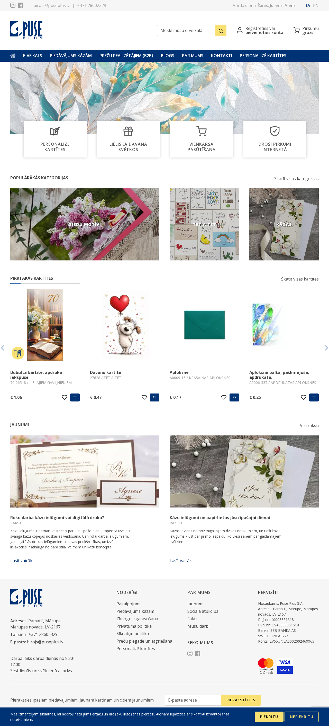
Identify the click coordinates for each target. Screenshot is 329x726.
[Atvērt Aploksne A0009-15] (124, 325)
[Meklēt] (220, 30)
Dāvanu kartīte (26, 372)
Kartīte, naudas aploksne (275, 372)
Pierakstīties (240, 699)
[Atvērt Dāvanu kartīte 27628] (45, 325)
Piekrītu (269, 716)
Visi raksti (309, 425)
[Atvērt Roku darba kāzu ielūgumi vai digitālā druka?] (84, 471)
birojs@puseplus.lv (51, 5)
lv (308, 5)
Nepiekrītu (301, 716)
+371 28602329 (91, 5)
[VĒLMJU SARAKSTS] (64, 397)
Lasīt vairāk (21, 560)
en (316, 5)
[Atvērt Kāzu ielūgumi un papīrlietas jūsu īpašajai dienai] (244, 471)
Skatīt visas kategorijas (296, 178)
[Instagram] (12, 6)
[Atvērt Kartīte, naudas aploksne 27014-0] (284, 325)
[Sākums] (12, 55)
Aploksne (99, 372)
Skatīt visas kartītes (300, 279)
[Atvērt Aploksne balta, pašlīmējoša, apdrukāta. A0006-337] (204, 325)
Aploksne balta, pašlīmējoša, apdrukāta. (200, 375)
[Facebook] (20, 6)
